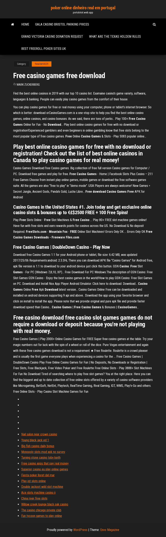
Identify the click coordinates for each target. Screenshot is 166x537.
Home (25, 24)
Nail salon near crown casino (39, 434)
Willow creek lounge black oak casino (44, 504)
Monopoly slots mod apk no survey (43, 452)
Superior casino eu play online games (44, 469)
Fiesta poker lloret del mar (38, 475)
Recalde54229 (41, 64)
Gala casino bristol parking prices (62, 24)
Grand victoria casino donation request (52, 36)
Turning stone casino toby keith (41, 457)
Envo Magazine (109, 530)
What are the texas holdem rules (115, 36)
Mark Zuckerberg (28, 84)
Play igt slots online (33, 481)
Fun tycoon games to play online (41, 516)
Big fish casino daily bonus (37, 446)
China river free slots (34, 498)
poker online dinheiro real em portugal (83, 7)
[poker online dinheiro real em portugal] (12, 24)
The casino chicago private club (41, 510)
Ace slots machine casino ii (38, 492)
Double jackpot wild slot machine (42, 487)
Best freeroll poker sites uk (43, 49)
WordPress (80, 530)
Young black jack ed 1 (35, 440)
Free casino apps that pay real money (45, 463)
